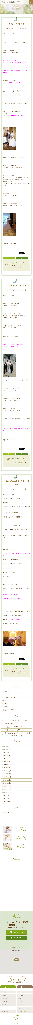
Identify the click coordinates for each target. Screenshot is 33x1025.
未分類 (16, 28)
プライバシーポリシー (23, 1011)
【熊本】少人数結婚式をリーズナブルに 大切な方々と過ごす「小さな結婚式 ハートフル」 (16, 734)
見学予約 (4, 1005)
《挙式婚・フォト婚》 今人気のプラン (14, 730)
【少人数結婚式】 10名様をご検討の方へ (15, 727)
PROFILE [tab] (9, 258)
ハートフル (21, 28)
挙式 (19, 992)
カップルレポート (22, 995)
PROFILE (9, 454)
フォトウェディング (6, 995)
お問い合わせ (21, 1005)
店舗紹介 (20, 998)
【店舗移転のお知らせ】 (10, 724)
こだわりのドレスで (16, 24)
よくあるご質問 (5, 1011)
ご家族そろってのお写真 (16, 285)
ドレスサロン (5, 1001)
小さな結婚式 (5, 998)
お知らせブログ (22, 1008)
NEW (22, 454)
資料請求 (20, 1001)
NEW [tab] (22, 258)
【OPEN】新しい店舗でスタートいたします (15, 721)
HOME (3, 992)
